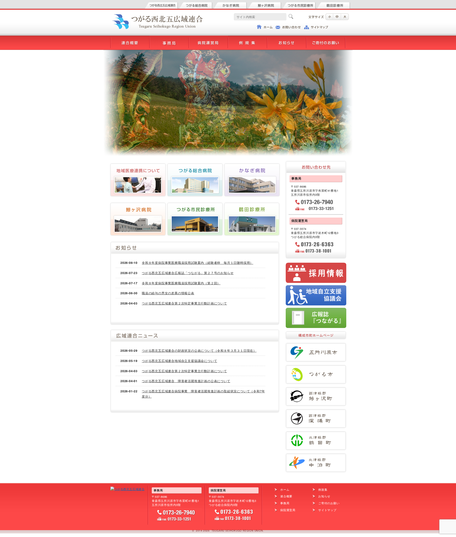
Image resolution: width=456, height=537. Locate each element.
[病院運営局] (208, 38)
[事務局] (169, 38)
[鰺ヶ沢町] (316, 389)
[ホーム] (264, 26)
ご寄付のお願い (329, 503)
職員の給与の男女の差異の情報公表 (168, 293)
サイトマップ (327, 510)
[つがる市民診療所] (299, 4)
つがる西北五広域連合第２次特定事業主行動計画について (184, 303)
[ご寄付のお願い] (326, 38)
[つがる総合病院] (196, 4)
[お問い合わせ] (288, 26)
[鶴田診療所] (333, 4)
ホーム (284, 489)
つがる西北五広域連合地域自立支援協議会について (179, 360)
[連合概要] (130, 38)
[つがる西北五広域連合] (161, 4)
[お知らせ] (286, 38)
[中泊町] (316, 455)
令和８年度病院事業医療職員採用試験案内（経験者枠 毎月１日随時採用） (197, 262)
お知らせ (324, 496)
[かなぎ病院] (230, 4)
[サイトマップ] (316, 26)
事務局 (284, 503)
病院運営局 (287, 510)
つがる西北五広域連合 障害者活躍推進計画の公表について (186, 381)
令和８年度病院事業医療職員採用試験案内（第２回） (181, 283)
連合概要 (286, 496)
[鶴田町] (316, 433)
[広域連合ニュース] (195, 335)
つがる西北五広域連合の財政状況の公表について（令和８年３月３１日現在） (199, 350)
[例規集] (247, 38)
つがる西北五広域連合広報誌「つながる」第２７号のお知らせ (187, 273)
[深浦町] (316, 411)
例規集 (322, 489)
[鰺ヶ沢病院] (264, 4)
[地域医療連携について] (137, 165)
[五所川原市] (316, 344)
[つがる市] (316, 367)
